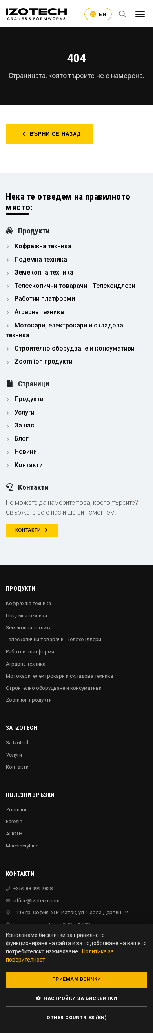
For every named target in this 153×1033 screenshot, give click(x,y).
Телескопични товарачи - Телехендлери (74, 285)
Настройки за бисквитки (79, 998)
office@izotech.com (36, 901)
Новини (25, 451)
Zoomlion (17, 810)
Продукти (28, 399)
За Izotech (18, 743)
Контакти (28, 465)
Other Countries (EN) (76, 1017)
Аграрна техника (38, 312)
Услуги (24, 412)
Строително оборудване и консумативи (74, 348)
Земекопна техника (43, 272)
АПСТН (14, 834)
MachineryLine (22, 846)
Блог (21, 438)
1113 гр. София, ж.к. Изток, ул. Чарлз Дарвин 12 (70, 912)
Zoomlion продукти (43, 361)
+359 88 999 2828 (33, 888)
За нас (23, 425)
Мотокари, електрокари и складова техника (59, 676)
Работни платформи (44, 298)
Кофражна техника (42, 246)
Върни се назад (55, 134)
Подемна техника (40, 259)
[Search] (122, 14)
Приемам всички (76, 979)
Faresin (14, 821)
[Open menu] (140, 14)
